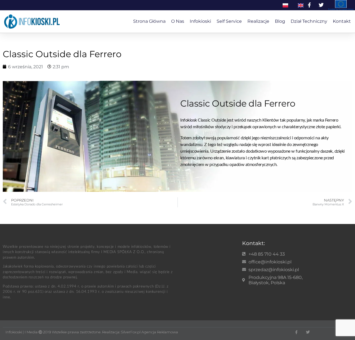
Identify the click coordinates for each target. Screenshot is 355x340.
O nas (177, 21)
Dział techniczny (309, 21)
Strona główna (149, 21)
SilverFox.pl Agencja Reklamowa (149, 332)
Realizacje (258, 21)
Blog (280, 21)
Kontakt (342, 21)
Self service (229, 21)
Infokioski (200, 21)
